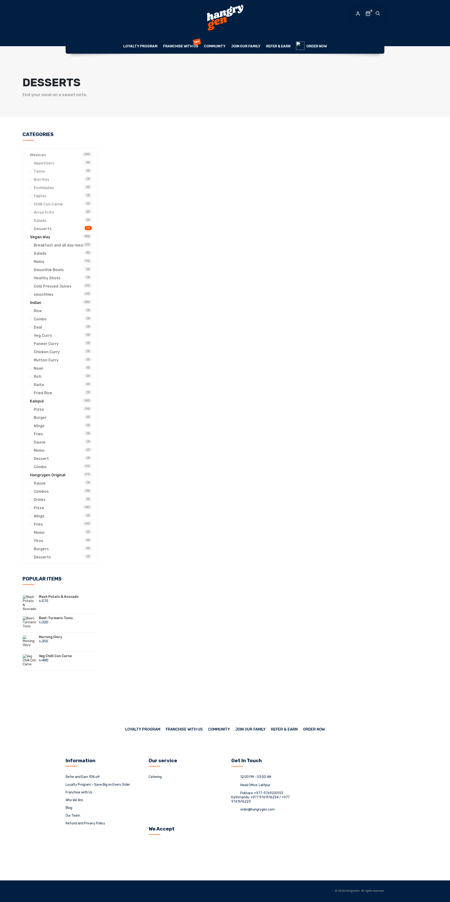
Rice (38, 311)
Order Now (316, 46)
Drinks (39, 499)
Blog (69, 808)
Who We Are (74, 800)
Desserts (43, 229)
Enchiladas (44, 188)
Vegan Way (40, 237)
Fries (38, 434)
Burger (40, 417)
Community (214, 46)
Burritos (41, 179)
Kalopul (37, 401)
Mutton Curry (46, 360)
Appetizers (44, 163)
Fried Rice (43, 393)
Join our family (245, 46)
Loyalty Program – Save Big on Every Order (98, 785)
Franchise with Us (181, 44)
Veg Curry (43, 335)
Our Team (73, 816)
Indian (35, 302)
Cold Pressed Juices (52, 286)
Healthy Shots (47, 278)
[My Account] (358, 14)
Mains (39, 261)
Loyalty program (140, 46)
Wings (39, 426)
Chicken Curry (47, 352)
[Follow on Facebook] (69, 891)
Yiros (38, 540)
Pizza (39, 409)
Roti (37, 376)
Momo (39, 450)
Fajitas (40, 196)
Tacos (39, 171)
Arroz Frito (44, 212)
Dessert (41, 458)
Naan (38, 368)
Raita (39, 385)
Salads (40, 220)
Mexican (38, 155)
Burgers (41, 549)
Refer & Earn (278, 46)
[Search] (377, 14)
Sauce (39, 442)
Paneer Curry (46, 343)
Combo (40, 319)
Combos (41, 491)
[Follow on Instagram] (86, 891)
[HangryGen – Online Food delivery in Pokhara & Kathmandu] (225, 17)
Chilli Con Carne (48, 204)
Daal (38, 327)
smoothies (43, 294)
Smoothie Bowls (49, 270)
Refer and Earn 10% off (83, 777)
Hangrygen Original (47, 475)
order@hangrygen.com (257, 809)
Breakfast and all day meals (60, 245)
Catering (155, 777)
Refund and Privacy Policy (85, 823)
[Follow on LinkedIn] (78, 891)
